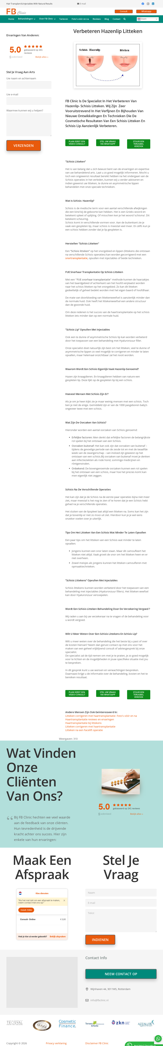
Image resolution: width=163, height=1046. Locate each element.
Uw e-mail (12, 94)
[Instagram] (148, 3)
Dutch (143, 19)
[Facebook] (142, 3)
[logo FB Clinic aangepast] (16, 11)
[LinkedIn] (153, 3)
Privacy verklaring (56, 1043)
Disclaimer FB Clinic (96, 1043)
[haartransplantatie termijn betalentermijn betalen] (68, 1023)
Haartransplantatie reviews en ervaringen (89, 719)
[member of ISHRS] (42, 1025)
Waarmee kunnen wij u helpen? (24, 110)
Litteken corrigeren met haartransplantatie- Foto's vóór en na (101, 716)
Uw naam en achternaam (21, 78)
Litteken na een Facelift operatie (84, 730)
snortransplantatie (76, 258)
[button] (34, 19)
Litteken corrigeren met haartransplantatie (90, 726)
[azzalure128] (147, 1023)
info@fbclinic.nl (99, 1000)
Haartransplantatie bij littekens (83, 723)
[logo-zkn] (121, 1022)
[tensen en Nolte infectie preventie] (94, 1024)
